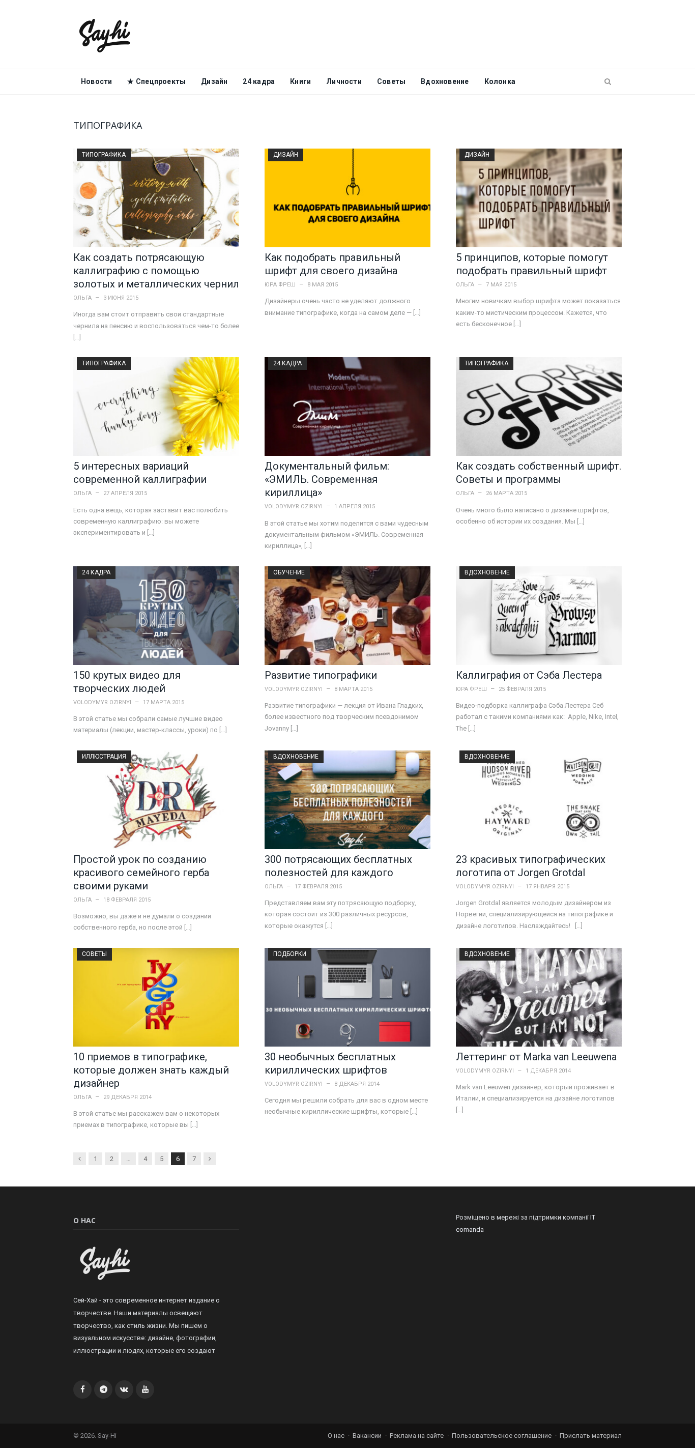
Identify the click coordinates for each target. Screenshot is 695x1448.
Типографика (104, 154)
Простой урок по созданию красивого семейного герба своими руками (141, 872)
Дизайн (214, 81)
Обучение (289, 572)
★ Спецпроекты (156, 81)
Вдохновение (445, 81)
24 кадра (259, 81)
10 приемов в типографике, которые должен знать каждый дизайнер (151, 1070)
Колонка (499, 81)
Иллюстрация (104, 756)
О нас (336, 1435)
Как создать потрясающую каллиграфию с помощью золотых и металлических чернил (156, 270)
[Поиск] (608, 82)
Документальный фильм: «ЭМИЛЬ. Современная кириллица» (327, 479)
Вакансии (367, 1435)
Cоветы (391, 81)
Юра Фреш (280, 284)
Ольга (82, 298)
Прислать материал (591, 1435)
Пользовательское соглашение (502, 1435)
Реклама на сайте (417, 1435)
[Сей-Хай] (105, 34)
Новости (96, 81)
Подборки (289, 954)
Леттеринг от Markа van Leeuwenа (536, 1057)
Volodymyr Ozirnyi (294, 506)
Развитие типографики (321, 675)
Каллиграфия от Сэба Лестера (529, 675)
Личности (344, 81)
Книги (300, 81)
